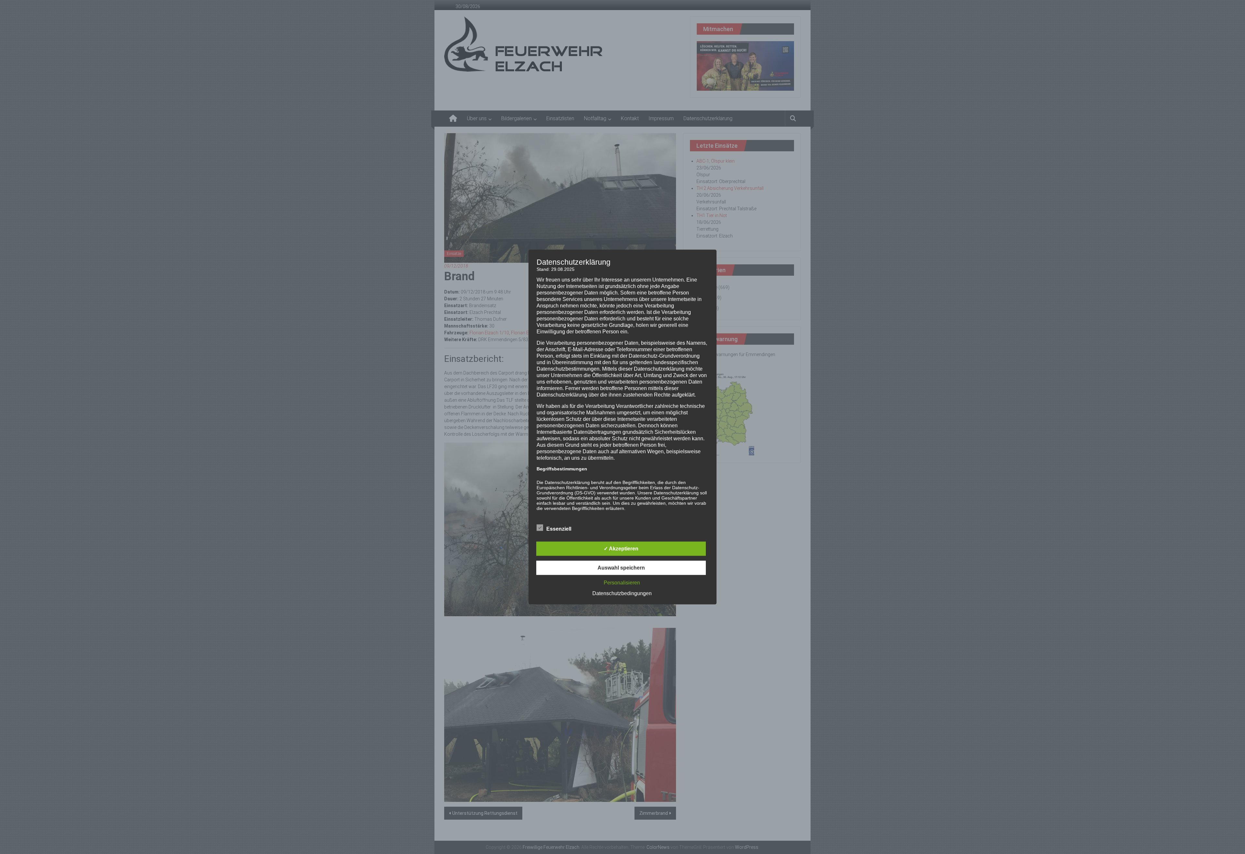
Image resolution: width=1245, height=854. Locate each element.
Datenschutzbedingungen (622, 593)
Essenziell (558, 528)
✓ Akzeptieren (621, 548)
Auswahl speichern (621, 567)
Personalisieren (622, 582)
